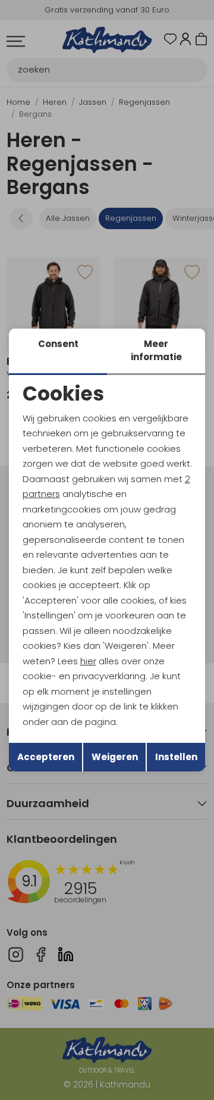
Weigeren (115, 757)
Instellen (176, 757)
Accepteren (45, 757)
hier (88, 661)
